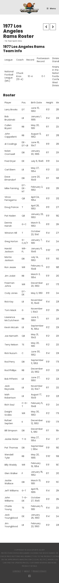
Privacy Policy (39, 571)
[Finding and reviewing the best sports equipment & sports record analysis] (29, 8)
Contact (17, 571)
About (27, 571)
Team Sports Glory (15, 41)
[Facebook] (29, 576)
